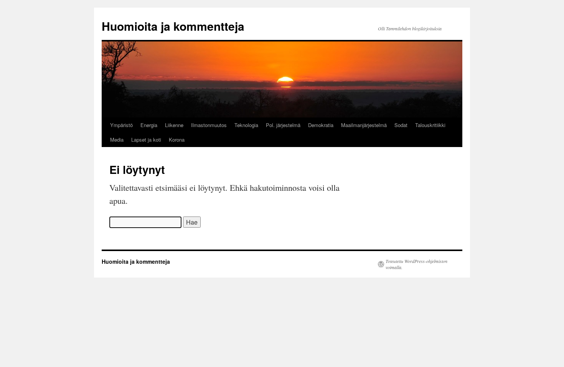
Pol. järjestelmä (283, 125)
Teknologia (246, 125)
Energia (148, 125)
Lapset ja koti (146, 139)
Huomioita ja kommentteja (173, 26)
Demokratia (320, 125)
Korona (177, 139)
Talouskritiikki (430, 125)
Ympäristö (121, 125)
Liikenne (174, 125)
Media (117, 139)
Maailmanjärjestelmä (364, 125)
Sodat (400, 125)
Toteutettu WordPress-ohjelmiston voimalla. (416, 264)
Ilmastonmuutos (209, 125)
